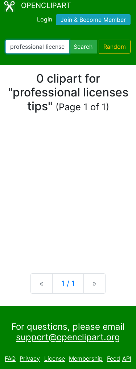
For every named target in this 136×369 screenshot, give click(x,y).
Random (114, 46)
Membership (86, 358)
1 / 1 (68, 283)
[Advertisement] (68, 193)
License (54, 358)
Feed (113, 358)
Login (44, 19)
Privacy (30, 358)
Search (83, 46)
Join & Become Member (93, 19)
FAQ (10, 358)
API (126, 358)
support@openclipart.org (68, 337)
